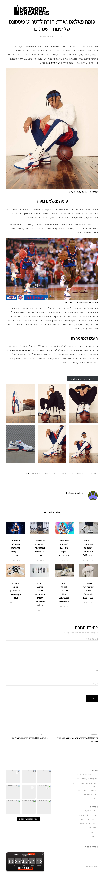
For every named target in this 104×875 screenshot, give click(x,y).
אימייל (95, 683)
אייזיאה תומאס (87, 473)
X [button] (42, 854)
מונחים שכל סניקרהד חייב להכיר (85, 790)
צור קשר (94, 836)
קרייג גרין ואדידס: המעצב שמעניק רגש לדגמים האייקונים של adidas (40, 594)
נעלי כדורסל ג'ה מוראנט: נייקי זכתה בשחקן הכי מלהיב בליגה (64, 547)
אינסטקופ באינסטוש (27, 819)
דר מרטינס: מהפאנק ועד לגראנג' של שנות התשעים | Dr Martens (88, 547)
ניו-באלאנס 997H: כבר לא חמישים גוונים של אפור (30, 738)
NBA (95, 473)
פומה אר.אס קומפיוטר (19, 350)
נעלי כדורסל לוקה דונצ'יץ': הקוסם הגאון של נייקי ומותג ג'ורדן (16, 547)
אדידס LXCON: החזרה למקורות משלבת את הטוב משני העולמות (77, 740)
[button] (44, 776)
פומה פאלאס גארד (36, 473)
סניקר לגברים (76, 473)
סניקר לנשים (66, 473)
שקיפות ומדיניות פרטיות (88, 815)
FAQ (96, 799)
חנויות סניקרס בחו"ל (89, 794)
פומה (46, 473)
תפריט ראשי (98, 10)
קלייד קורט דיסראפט (58, 62)
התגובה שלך (92, 638)
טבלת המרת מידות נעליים (87, 774)
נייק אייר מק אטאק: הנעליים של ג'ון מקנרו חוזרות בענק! (15, 590)
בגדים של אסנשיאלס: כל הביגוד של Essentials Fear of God (88, 590)
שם (96, 670)
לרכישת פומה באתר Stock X (82, 379)
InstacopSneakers (47, 36)
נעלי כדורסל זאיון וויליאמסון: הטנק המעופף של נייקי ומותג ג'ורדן (40, 547)
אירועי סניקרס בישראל (89, 823)
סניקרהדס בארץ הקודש (88, 819)
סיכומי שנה (93, 827)
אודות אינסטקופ (91, 810)
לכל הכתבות (93, 832)
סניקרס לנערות (55, 473)
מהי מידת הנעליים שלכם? (87, 779)
